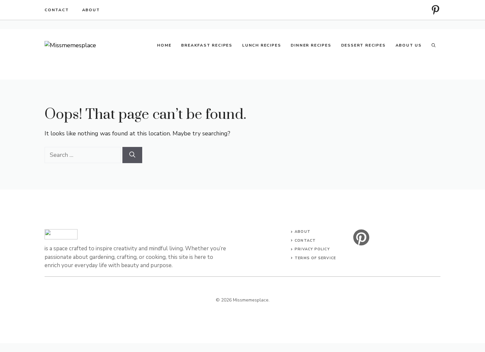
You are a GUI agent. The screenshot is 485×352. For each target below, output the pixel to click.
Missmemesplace (251, 300)
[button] (433, 45)
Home (164, 45)
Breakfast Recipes (206, 45)
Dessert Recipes (363, 45)
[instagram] (435, 10)
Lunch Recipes (261, 45)
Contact (57, 10)
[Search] (132, 155)
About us (409, 45)
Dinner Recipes (311, 45)
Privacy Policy (312, 249)
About (91, 10)
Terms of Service (315, 258)
